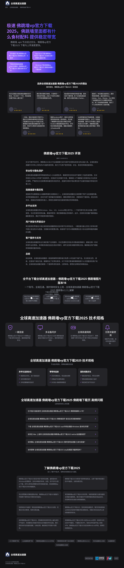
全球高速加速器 (14, 7)
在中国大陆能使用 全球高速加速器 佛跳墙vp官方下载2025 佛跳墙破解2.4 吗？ (56, 411)
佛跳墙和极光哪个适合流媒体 (65, 541)
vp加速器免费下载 (27, 541)
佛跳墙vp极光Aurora (84, 541)
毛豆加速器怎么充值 (99, 541)
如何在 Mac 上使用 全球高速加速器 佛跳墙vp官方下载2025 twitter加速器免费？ (57, 434)
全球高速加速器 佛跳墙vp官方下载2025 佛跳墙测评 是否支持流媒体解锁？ (55, 419)
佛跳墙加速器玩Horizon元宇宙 (45, 541)
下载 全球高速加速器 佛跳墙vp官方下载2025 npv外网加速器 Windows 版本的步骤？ (59, 426)
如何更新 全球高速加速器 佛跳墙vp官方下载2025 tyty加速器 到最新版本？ (55, 450)
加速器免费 (111, 541)
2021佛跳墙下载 (14, 541)
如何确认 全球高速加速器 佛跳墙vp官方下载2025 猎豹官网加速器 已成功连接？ (57, 442)
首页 (6, 7)
